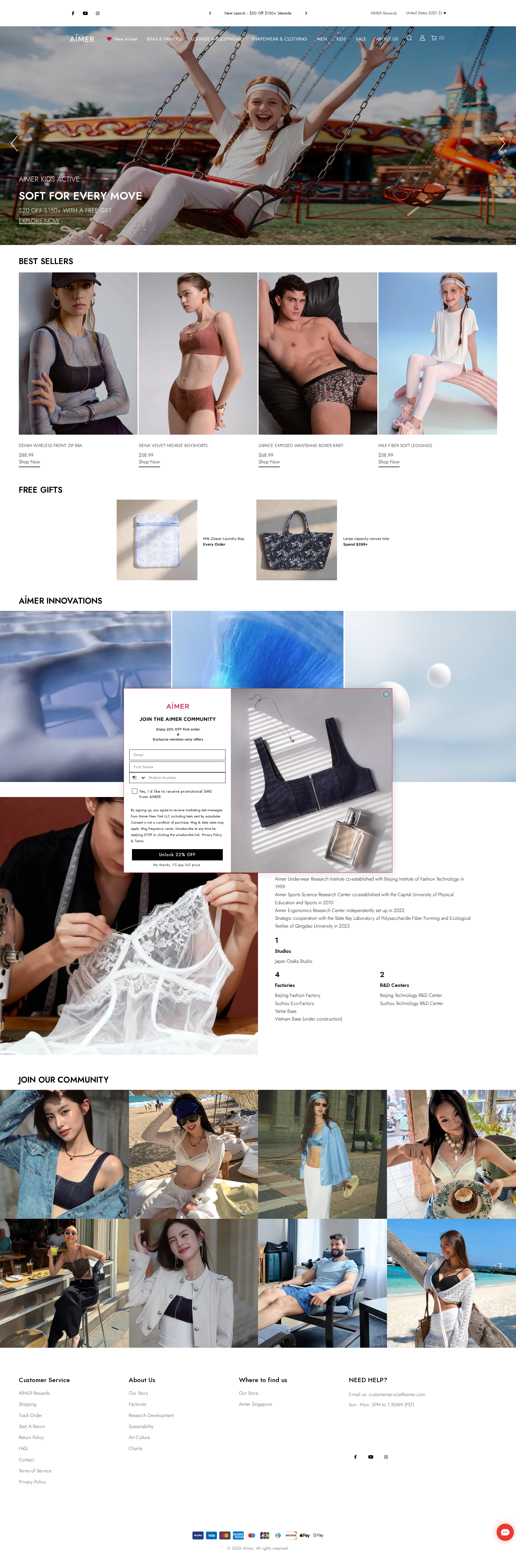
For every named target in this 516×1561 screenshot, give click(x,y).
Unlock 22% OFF (177, 855)
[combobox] (138, 778)
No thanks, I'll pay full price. (177, 865)
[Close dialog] (386, 694)
